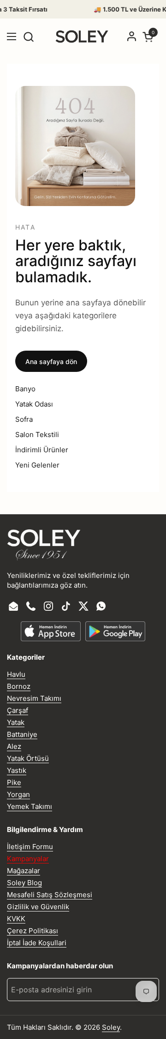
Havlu (16, 674)
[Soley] (82, 36)
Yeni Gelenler (37, 465)
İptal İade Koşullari (36, 942)
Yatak (15, 722)
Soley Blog (24, 882)
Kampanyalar (28, 858)
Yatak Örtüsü (28, 758)
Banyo (25, 388)
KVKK (16, 918)
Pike (14, 782)
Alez (14, 746)
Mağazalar (23, 870)
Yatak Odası (34, 404)
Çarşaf (17, 710)
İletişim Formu (30, 846)
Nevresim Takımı (34, 698)
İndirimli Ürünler (41, 449)
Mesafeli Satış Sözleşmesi (49, 894)
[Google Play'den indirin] (115, 631)
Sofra (24, 419)
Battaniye (22, 734)
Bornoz (18, 686)
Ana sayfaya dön (51, 361)
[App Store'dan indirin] (51, 631)
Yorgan (18, 794)
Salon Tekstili (37, 434)
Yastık (16, 770)
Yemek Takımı (29, 806)
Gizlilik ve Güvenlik (38, 906)
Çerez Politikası (32, 930)
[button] (28, 37)
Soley (111, 1027)
